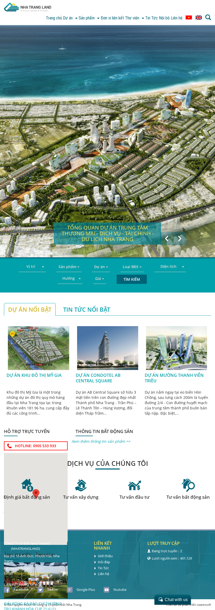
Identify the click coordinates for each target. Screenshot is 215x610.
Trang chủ (54, 17)
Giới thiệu (105, 556)
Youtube (119, 589)
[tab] (30, 309)
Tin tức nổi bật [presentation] (86, 309)
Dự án (68, 17)
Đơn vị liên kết (112, 17)
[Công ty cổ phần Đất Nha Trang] (27, 7)
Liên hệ (176, 17)
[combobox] (32, 267)
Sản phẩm (87, 17)
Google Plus (86, 589)
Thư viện (132, 17)
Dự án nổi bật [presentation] (29, 309)
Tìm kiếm (131, 279)
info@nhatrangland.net (32, 573)
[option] (107, 141)
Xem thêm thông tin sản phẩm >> (101, 441)
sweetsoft (204, 604)
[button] (166, 238)
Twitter (52, 589)
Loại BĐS (131, 266)
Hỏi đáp (104, 562)
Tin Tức (151, 17)
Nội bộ (164, 17)
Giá (98, 278)
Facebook (21, 589)
